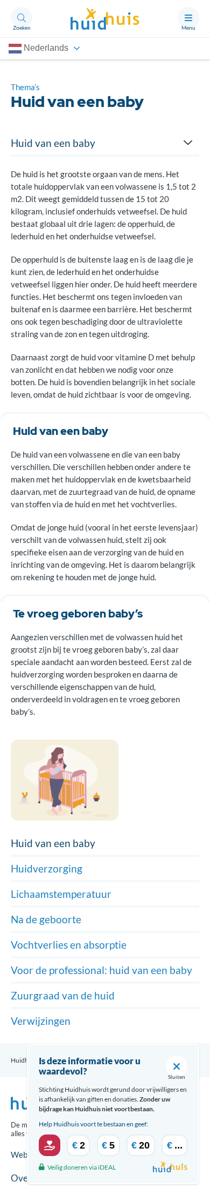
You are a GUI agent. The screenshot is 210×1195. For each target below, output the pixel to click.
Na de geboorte (46, 919)
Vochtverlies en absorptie (69, 944)
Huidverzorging (46, 868)
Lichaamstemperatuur (61, 894)
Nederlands (45, 47)
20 (140, 1145)
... (175, 1145)
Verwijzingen (41, 1021)
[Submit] (49, 1145)
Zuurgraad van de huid (63, 995)
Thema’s (25, 87)
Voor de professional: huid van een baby (101, 970)
